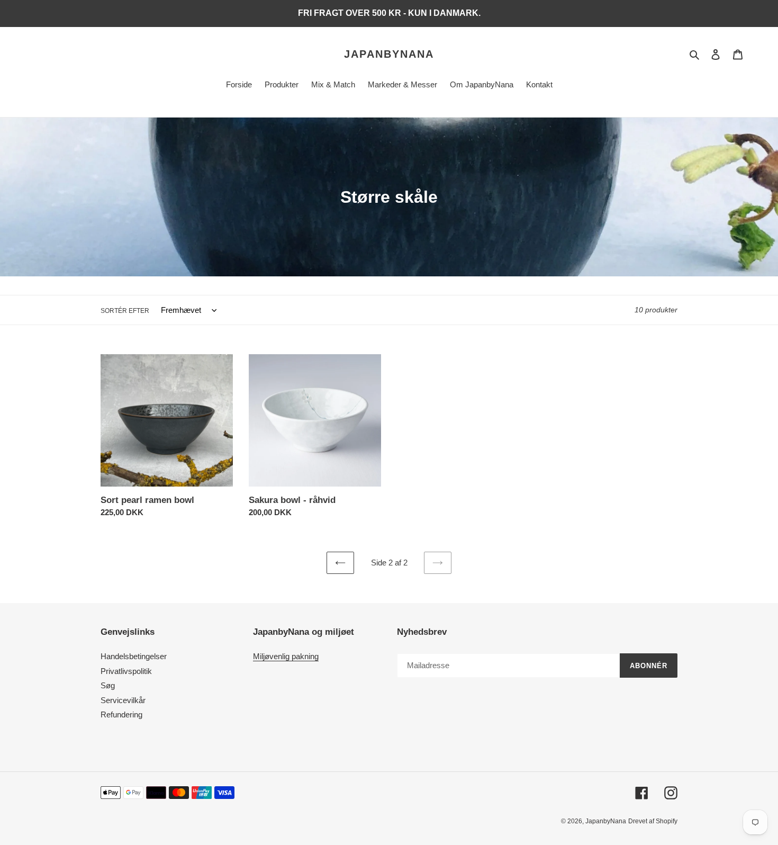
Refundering (121, 714)
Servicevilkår (123, 700)
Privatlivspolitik (126, 671)
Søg (108, 685)
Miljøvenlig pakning (286, 656)
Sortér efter (125, 310)
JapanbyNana (389, 54)
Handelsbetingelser (134, 656)
